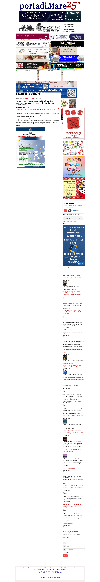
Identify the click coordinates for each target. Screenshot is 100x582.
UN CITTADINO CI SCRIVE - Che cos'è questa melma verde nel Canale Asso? (73, 416)
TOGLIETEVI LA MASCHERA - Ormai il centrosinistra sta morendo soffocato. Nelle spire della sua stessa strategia (72, 504)
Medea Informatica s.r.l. (55, 577)
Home (59, 51)
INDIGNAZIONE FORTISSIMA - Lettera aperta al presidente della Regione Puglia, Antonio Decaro (72, 311)
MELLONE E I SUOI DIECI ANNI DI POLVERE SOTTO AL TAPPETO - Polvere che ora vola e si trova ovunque (73, 487)
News (64, 51)
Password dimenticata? (68, 562)
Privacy (75, 51)
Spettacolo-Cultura (30, 99)
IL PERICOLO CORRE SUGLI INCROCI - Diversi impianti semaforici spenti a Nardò (72, 400)
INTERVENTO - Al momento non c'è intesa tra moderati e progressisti (73, 523)
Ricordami (66, 552)
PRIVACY (50, 575)
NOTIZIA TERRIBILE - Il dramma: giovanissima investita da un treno (70, 386)
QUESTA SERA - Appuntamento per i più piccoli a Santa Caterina (72, 450)
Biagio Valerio (54, 571)
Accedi (65, 555)
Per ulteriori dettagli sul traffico (70, 221)
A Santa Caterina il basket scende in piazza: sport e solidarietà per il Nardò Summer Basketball (72, 351)
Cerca (81, 51)
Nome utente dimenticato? (69, 559)
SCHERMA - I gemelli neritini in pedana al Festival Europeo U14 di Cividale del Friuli (72, 366)
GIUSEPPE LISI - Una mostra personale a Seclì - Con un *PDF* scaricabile (73, 468)
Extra (69, 51)
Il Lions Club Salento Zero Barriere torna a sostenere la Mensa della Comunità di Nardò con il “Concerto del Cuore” (73, 432)
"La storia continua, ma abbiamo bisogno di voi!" (72, 333)
